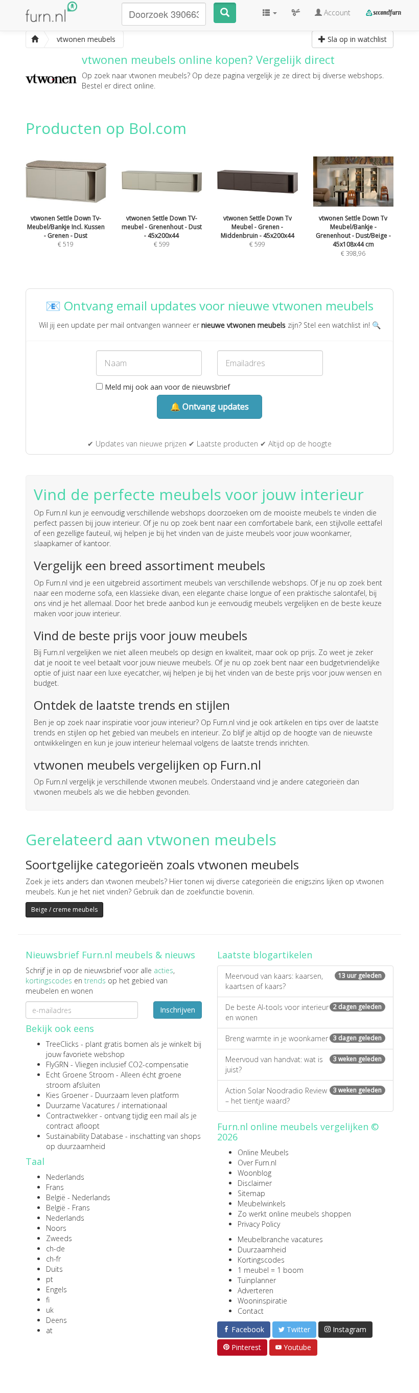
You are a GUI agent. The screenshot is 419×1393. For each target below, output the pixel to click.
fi (48, 1300)
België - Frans (68, 1207)
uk (50, 1310)
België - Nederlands (78, 1197)
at (49, 1330)
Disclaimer (255, 1183)
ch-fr (53, 1259)
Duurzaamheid (262, 1249)
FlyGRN (57, 1064)
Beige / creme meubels (64, 909)
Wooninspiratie (262, 1301)
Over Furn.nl (257, 1162)
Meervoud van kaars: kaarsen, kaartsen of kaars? (303, 981)
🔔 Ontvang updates (209, 406)
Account (336, 12)
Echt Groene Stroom (80, 1075)
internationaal (144, 1105)
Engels (56, 1289)
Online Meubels (263, 1152)
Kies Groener (67, 1095)
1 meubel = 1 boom (271, 1270)
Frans (55, 1187)
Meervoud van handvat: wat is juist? (303, 1064)
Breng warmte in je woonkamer (303, 1038)
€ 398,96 (353, 235)
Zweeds (59, 1238)
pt (49, 1279)
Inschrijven (177, 1010)
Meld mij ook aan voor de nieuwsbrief (166, 387)
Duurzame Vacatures (80, 1105)
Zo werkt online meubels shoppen (294, 1214)
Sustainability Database (84, 1136)
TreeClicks (62, 1044)
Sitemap (251, 1193)
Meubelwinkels (262, 1203)
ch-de (55, 1248)
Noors (56, 1228)
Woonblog (254, 1173)
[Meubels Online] (34, 39)
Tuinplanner (257, 1280)
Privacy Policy (259, 1224)
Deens (56, 1320)
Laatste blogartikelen (264, 955)
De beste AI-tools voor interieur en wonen (303, 1012)
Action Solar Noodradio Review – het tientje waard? (303, 1096)
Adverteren (255, 1290)
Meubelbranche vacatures (280, 1239)
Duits (54, 1269)
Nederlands (65, 1177)
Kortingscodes (261, 1260)
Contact (251, 1311)
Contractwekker (72, 1115)
